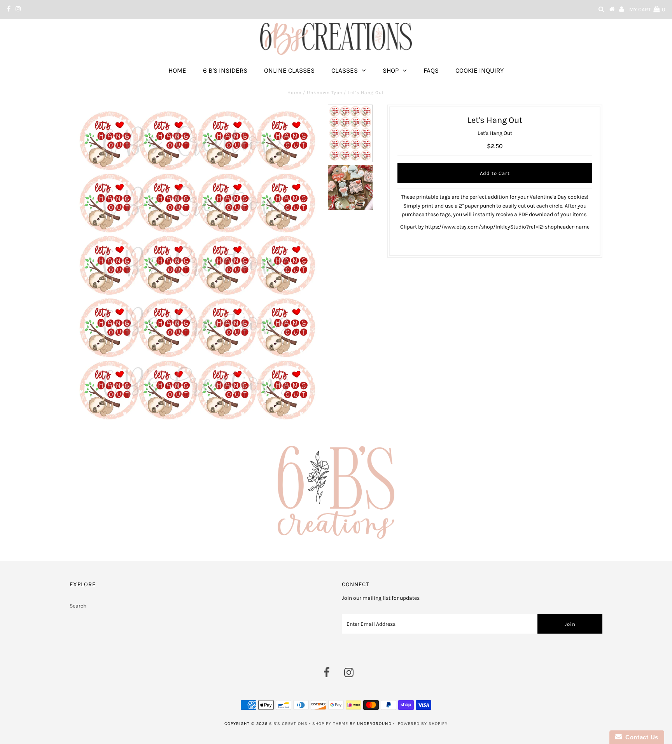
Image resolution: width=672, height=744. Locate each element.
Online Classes (289, 70)
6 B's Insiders (225, 70)
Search (78, 606)
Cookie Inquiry (479, 70)
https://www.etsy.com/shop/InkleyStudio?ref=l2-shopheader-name (507, 227)
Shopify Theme (330, 723)
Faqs (431, 70)
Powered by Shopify (423, 723)
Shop (391, 70)
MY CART (647, 9)
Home (177, 70)
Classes (344, 70)
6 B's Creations (288, 723)
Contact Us (640, 737)
